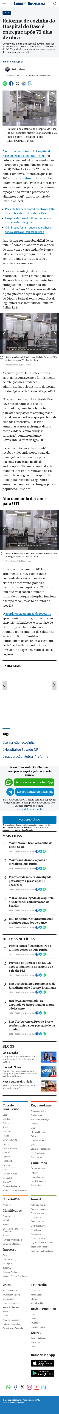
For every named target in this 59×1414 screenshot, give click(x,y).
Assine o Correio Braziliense (15, 1190)
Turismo (6, 1165)
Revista (34, 1318)
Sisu (32, 1144)
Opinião (6, 1152)
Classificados (12, 1210)
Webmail (7, 1205)
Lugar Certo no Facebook (42, 1242)
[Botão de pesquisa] (54, 3)
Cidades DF (17, 62)
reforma (42, 756)
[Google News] (23, 85)
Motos (5, 1315)
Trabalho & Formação (40, 1119)
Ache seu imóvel (38, 1205)
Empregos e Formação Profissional (13, 1230)
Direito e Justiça (10, 1173)
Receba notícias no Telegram (35, 791)
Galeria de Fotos (38, 1238)
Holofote (6, 1156)
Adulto (5, 1235)
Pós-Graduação (38, 1153)
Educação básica (38, 1111)
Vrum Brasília (37, 1303)
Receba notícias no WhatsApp (34, 782)
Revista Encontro (43, 1309)
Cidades (6, 1119)
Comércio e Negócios (12, 1244)
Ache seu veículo (10, 1290)
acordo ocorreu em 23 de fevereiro (28, 613)
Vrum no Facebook (11, 1320)
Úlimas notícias (37, 1221)
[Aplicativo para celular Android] (42, 1374)
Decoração (36, 1234)
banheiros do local (29, 178)
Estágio (34, 1123)
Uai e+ (34, 1346)
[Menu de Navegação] (4, 3)
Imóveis (6, 1220)
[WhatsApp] (5, 85)
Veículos (6, 1224)
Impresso (9, 1249)
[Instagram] (29, 1387)
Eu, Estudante (41, 1105)
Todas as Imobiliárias (40, 1246)
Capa (5, 1115)
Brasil (5, 1127)
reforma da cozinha (18, 151)
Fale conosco (36, 1157)
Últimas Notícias (38, 1132)
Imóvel (36, 1199)
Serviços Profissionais (12, 1240)
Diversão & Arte (10, 1140)
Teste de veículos (10, 1303)
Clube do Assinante (11, 1186)
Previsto (34, 1172)
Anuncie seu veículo (11, 1294)
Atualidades (36, 1322)
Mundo (6, 1135)
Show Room (36, 1230)
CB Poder (35, 1299)
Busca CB (7, 1182)
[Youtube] (36, 1387)
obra (29, 756)
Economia (7, 1131)
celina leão (12, 742)
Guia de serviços (38, 1226)
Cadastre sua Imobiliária (42, 1251)
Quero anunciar (9, 1216)
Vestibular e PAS (38, 1140)
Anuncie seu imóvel (39, 1209)
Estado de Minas (38, 1338)
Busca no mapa (37, 1213)
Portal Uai (35, 1342)
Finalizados (36, 1185)
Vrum (7, 1285)
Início (6, 62)
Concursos (39, 1163)
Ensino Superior (38, 1115)
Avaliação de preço (11, 1307)
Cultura (34, 1136)
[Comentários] (30, 85)
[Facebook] (11, 85)
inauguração (13, 756)
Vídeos (6, 1311)
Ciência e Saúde (10, 1148)
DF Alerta (35, 1290)
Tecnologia (7, 1160)
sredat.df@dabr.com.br (30, 809)
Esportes (7, 1144)
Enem (33, 1128)
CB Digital (7, 1178)
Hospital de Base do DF (21, 749)
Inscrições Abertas (39, 1181)
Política (6, 1123)
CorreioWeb (11, 1199)
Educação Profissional (40, 1149)
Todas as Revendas (11, 1324)
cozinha (29, 742)
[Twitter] (17, 85)
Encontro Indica (38, 1327)
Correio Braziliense (11, 1107)
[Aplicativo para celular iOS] (42, 1363)
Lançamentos (37, 1217)
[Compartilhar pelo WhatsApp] (44, 852)
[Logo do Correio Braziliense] (29, 4)
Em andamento (38, 1177)
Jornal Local (36, 1294)
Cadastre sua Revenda (13, 1328)
